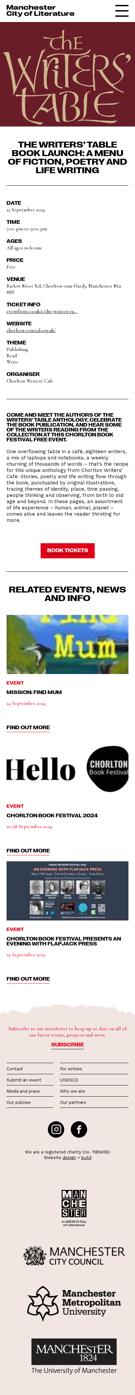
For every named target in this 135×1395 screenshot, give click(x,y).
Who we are (72, 1091)
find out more (28, 727)
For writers (71, 1068)
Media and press (23, 1091)
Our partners (73, 1102)
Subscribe (67, 1044)
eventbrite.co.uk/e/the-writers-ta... (42, 311)
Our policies (19, 1102)
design (69, 1157)
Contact (15, 1068)
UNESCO (69, 1080)
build (86, 1157)
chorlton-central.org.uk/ (31, 330)
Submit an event (24, 1080)
